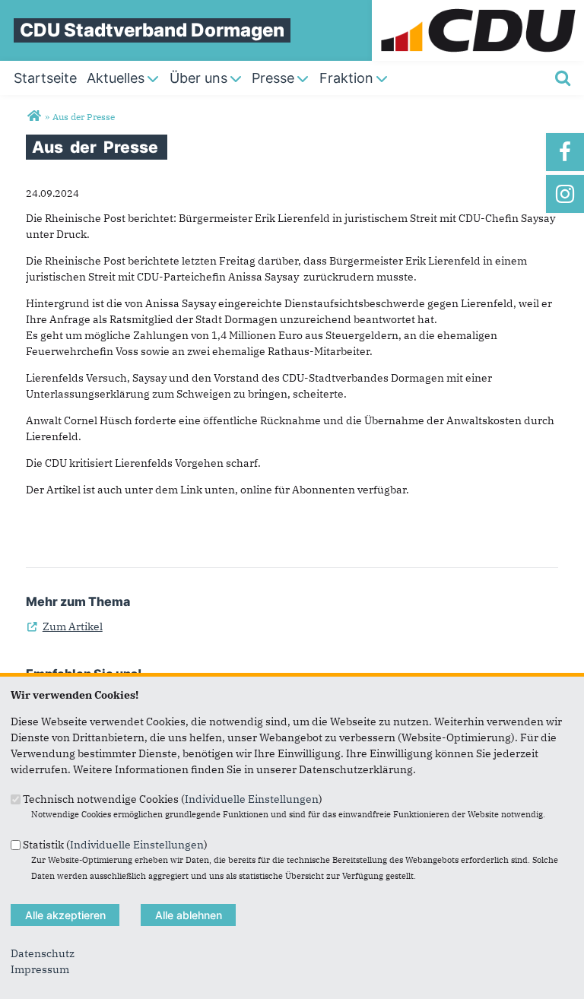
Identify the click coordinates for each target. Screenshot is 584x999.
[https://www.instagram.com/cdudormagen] (565, 194)
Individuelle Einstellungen (252, 799)
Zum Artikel (64, 626)
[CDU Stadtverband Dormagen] (34, 116)
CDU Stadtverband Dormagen (152, 30)
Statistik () (115, 844)
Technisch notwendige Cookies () (172, 799)
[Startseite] (478, 7)
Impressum (40, 969)
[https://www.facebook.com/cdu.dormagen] (565, 152)
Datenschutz (43, 953)
